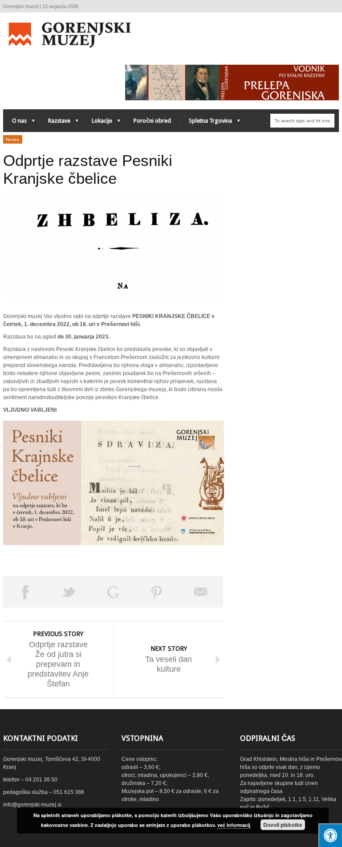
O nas (15, 122)
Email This (201, 591)
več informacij (233, 825)
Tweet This (69, 591)
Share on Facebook (25, 591)
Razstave (54, 122)
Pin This (157, 591)
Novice (13, 139)
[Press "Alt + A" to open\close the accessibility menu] (330, 835)
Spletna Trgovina (206, 122)
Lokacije (97, 122)
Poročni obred (152, 120)
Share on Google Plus (113, 591)
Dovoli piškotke (282, 825)
